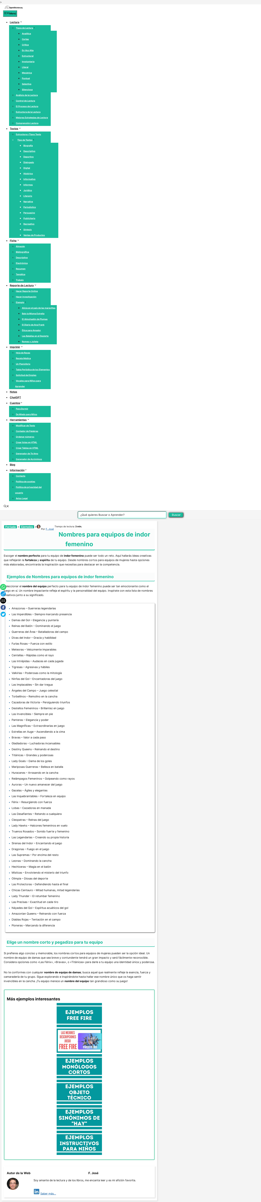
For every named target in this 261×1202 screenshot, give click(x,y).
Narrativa (28, 201)
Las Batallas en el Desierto (35, 336)
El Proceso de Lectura (27, 106)
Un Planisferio (23, 364)
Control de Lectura (25, 100)
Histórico (28, 173)
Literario (27, 196)
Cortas (25, 39)
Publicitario (29, 218)
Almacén (20, 246)
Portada (10, 526)
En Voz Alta (28, 50)
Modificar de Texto (25, 425)
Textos (14, 128)
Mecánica (27, 72)
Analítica (26, 33)
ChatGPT (15, 397)
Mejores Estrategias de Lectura (32, 117)
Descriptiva (22, 257)
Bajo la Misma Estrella (33, 313)
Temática (20, 274)
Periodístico (29, 207)
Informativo (29, 179)
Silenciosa (27, 89)
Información (17, 470)
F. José (50, 528)
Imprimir (15, 347)
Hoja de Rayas (23, 352)
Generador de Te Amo (27, 453)
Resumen (21, 268)
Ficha (13, 240)
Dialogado (28, 162)
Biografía (28, 145)
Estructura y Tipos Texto (28, 134)
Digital (26, 168)
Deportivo (28, 156)
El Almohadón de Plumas (35, 319)
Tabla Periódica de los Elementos (33, 369)
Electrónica (22, 263)
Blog (12, 464)
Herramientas (18, 419)
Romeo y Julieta (30, 341)
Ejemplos (27, 526)
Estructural (28, 56)
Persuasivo (29, 212)
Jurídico (27, 190)
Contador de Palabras (27, 431)
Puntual (26, 78)
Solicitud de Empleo (26, 375)
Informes (28, 184)
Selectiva (26, 84)
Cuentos (15, 403)
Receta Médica (23, 358)
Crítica (25, 44)
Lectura (14, 22)
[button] (6, 506)
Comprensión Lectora (27, 123)
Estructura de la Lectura (28, 112)
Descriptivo (29, 151)
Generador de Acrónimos (29, 459)
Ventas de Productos (34, 235)
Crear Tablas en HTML (27, 448)
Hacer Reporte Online (27, 291)
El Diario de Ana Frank (33, 324)
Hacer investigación (26, 296)
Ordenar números (25, 436)
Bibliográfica (22, 252)
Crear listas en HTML (26, 442)
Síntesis (27, 229)
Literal (25, 67)
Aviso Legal (22, 498)
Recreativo (28, 224)
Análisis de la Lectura (27, 95)
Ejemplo (20, 302)
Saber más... (48, 1193)
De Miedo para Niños (26, 414)
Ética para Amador (31, 330)
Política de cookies (25, 481)
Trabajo (20, 280)
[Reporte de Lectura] (14, 8)
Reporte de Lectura (22, 285)
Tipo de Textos (24, 140)
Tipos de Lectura (24, 28)
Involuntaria (28, 61)
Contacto (20, 476)
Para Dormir (22, 408)
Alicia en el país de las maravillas (38, 308)
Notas (13, 391)
